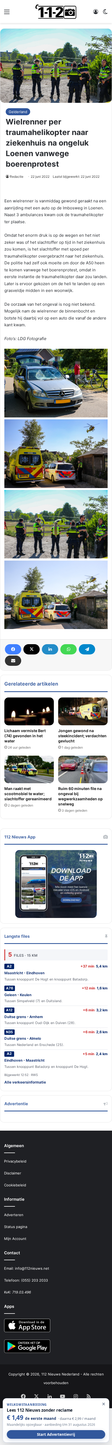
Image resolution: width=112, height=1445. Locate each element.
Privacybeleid (15, 1161)
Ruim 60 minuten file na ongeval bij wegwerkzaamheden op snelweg (80, 796)
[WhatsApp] (68, 649)
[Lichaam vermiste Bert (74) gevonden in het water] (29, 711)
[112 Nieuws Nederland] (56, 11)
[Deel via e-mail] (13, 661)
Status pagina (15, 1227)
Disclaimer (12, 1173)
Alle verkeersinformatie (25, 1082)
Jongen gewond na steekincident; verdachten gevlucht (82, 735)
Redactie (16, 177)
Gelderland (18, 112)
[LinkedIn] (50, 649)
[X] (31, 649)
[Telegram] (87, 649)
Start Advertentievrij (56, 1434)
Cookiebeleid (15, 1185)
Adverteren (13, 1215)
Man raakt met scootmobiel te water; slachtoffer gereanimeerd (28, 793)
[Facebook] (13, 649)
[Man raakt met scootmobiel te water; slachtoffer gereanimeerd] (29, 770)
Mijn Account (15, 1238)
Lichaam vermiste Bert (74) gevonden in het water (25, 735)
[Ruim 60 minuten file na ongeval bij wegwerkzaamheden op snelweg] (83, 770)
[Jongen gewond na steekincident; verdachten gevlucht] (83, 711)
